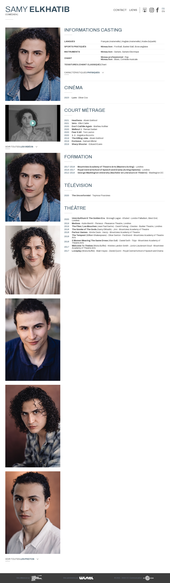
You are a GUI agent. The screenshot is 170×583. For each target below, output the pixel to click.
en (163, 11)
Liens (133, 10)
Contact (120, 10)
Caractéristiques (82, 73)
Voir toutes (19, 147)
